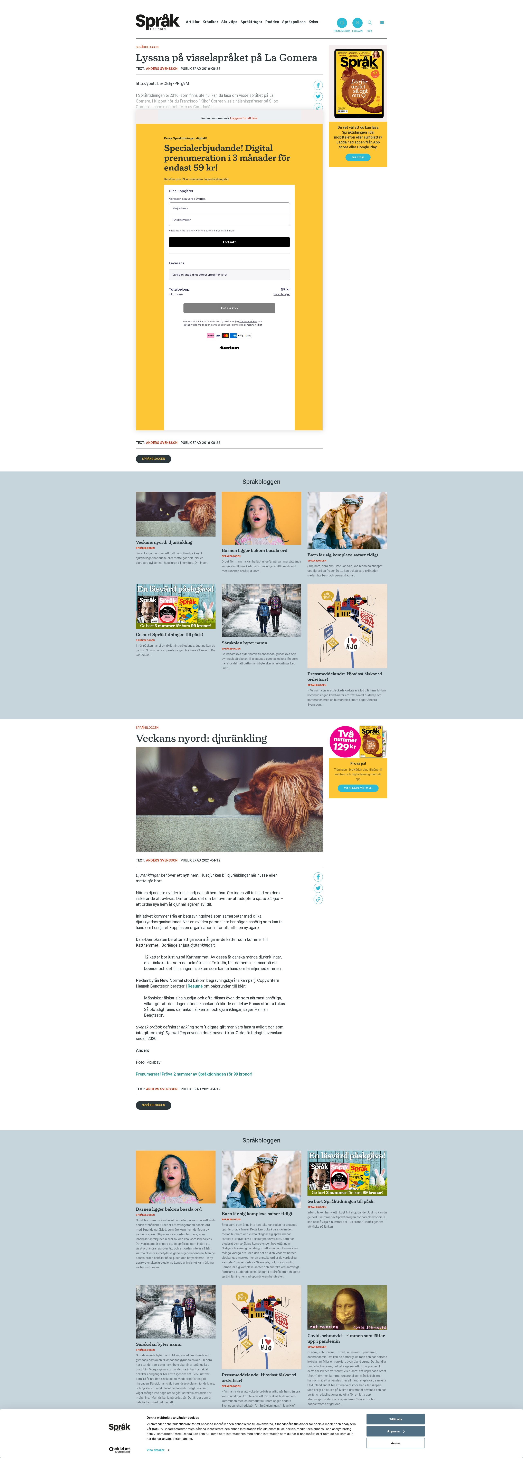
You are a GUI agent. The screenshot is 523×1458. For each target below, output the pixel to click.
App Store (358, 157)
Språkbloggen (147, 47)
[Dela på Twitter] (318, 96)
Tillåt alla (395, 1419)
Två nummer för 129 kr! (358, 788)
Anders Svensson (162, 69)
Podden (272, 22)
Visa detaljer (155, 1450)
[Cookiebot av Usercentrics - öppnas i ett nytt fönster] (119, 1450)
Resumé (195, 986)
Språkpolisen (294, 22)
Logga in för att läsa (243, 118)
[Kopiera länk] (318, 107)
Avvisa (395, 1443)
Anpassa (393, 1431)
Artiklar (193, 22)
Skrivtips (229, 22)
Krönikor (210, 22)
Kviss (313, 22)
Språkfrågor (251, 22)
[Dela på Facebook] (318, 85)
